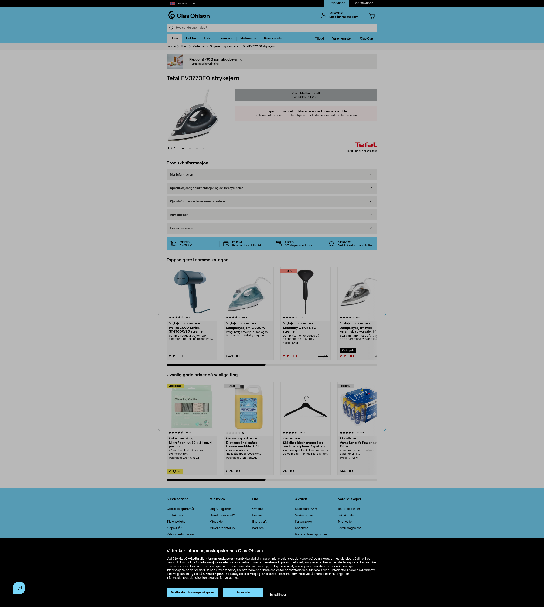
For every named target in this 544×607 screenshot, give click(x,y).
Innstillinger (278, 594)
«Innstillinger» (213, 574)
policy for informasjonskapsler (208, 562)
